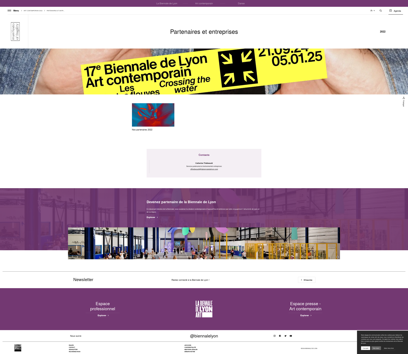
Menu (16, 11)
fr (372, 10)
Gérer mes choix (389, 348)
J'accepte (365, 348)
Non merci (376, 348)
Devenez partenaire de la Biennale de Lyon (181, 202)
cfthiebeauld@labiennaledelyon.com (204, 169)
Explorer (151, 217)
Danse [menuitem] (241, 3)
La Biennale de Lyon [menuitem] (166, 3)
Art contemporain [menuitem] (204, 3)
